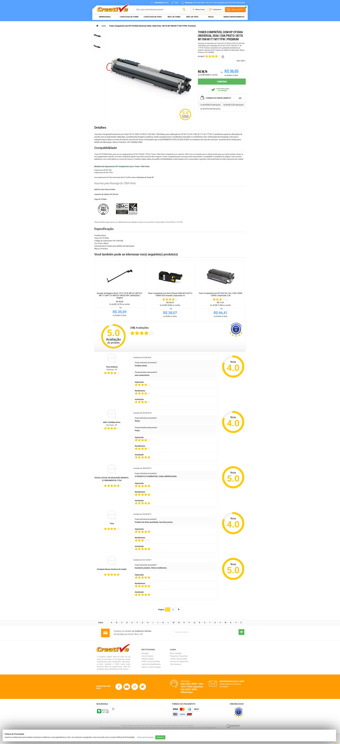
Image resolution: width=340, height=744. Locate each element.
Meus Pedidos (176, 653)
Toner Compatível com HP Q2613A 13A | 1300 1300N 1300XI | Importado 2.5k (220, 294)
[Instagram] (134, 686)
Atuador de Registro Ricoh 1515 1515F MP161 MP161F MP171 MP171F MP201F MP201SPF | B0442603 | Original (119, 295)
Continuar (160, 737)
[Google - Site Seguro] (103, 711)
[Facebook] (118, 686)
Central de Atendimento (150, 664)
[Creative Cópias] (111, 8)
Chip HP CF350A (100, 199)
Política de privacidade (150, 661)
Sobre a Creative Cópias (151, 667)
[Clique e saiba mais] (113, 708)
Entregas (145, 653)
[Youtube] (126, 686)
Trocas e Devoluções (178, 659)
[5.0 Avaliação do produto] (185, 120)
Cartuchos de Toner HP (145, 177)
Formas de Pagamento (179, 661)
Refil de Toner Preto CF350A (104, 189)
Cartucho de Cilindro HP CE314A (106, 194)
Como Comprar (147, 656)
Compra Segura (147, 659)
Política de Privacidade (145, 737)
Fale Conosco (175, 664)
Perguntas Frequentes (179, 656)
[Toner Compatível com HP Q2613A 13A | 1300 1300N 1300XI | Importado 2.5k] (220, 276)
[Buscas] (184, 9)
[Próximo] (179, 609)
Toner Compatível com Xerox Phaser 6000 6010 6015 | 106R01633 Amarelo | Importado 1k (170, 294)
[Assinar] (241, 632)
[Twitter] (142, 686)
